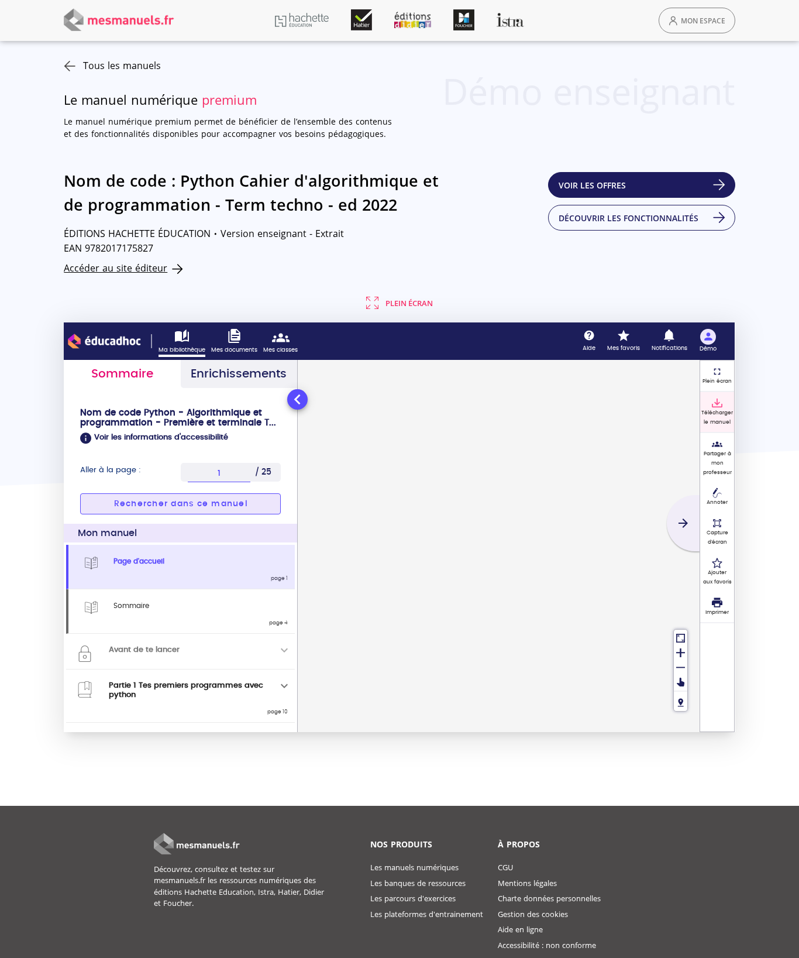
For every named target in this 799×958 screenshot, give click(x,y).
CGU (505, 867)
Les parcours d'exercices (413, 898)
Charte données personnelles (549, 898)
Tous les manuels (122, 65)
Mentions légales (527, 883)
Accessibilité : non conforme (547, 945)
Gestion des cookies (533, 914)
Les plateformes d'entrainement (426, 914)
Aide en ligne (520, 929)
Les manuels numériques (414, 867)
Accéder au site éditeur (115, 268)
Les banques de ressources (418, 883)
